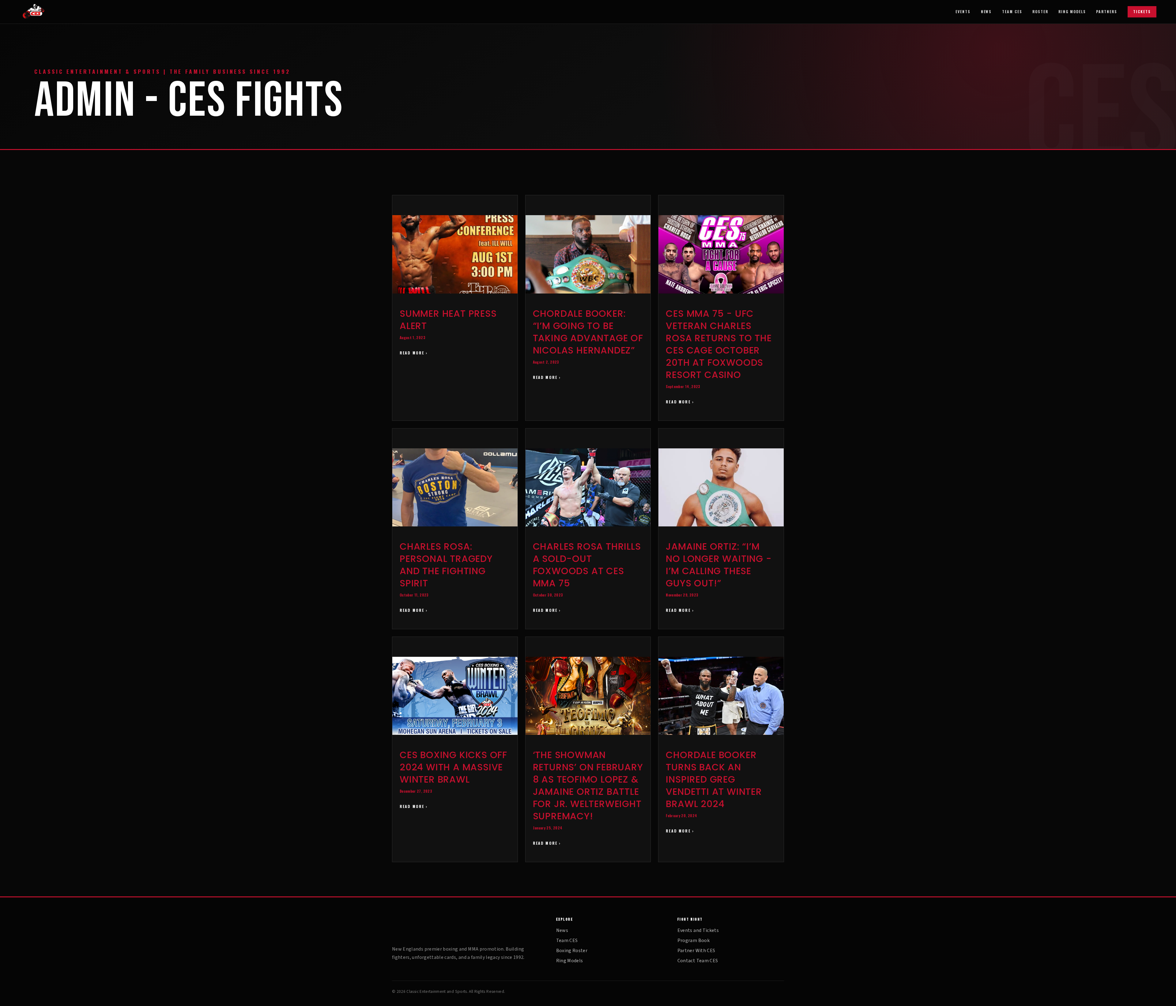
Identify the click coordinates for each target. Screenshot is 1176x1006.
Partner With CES (696, 950)
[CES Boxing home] (43, 12)
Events (963, 11)
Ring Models (1072, 11)
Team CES (1012, 11)
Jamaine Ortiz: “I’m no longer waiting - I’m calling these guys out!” (718, 565)
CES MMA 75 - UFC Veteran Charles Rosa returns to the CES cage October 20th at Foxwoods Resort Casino (718, 344)
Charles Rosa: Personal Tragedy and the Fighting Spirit (446, 565)
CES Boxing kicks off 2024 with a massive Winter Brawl (453, 767)
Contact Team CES (697, 960)
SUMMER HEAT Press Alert (448, 319)
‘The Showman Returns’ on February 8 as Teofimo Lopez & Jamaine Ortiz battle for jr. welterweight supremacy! (588, 785)
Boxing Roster (572, 950)
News (986, 11)
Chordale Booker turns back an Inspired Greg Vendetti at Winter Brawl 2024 (714, 779)
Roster (1040, 11)
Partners (1106, 11)
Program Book (693, 940)
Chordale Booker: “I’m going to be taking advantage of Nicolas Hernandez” (588, 332)
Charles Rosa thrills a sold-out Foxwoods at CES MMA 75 (587, 565)
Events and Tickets (698, 930)
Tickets (1142, 11)
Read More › (414, 352)
